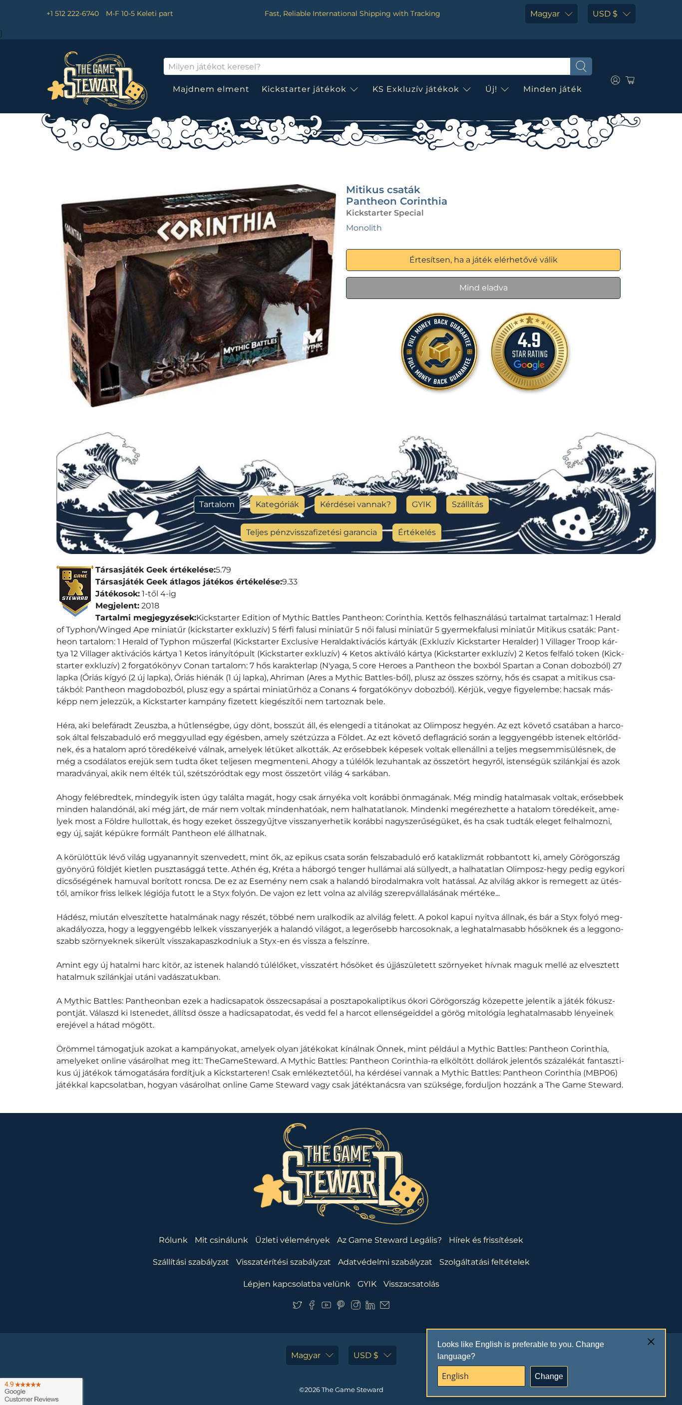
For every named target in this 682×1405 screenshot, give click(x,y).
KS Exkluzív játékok (415, 89)
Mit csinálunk (221, 1240)
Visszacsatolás (411, 1284)
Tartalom (217, 504)
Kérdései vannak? (355, 504)
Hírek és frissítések (486, 1240)
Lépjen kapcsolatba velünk (296, 1284)
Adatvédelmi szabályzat (385, 1262)
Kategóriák (277, 504)
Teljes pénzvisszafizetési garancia (311, 532)
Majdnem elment (211, 89)
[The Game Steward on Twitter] (297, 1307)
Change (549, 1376)
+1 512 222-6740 (72, 13)
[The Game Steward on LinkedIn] (370, 1307)
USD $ (605, 13)
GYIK (421, 504)
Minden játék (552, 89)
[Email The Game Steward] (384, 1307)
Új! (491, 89)
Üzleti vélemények (292, 1240)
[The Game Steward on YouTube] (326, 1307)
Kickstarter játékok (304, 89)
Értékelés (417, 532)
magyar (545, 13)
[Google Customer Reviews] (41, 1391)
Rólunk (173, 1240)
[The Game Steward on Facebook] (312, 1307)
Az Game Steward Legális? (389, 1240)
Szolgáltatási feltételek (484, 1262)
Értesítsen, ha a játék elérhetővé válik (483, 260)
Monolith (364, 228)
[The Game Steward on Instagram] (355, 1307)
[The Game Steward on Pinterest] (340, 1307)
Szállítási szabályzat (191, 1262)
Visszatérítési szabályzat (283, 1262)
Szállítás (467, 504)
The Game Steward (352, 1390)
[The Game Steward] (97, 80)
